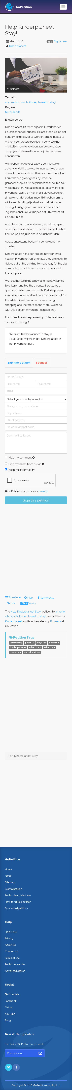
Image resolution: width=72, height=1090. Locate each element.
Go (40, 1053)
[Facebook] (16, 1067)
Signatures (60, 41)
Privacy (9, 938)
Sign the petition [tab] (19, 362)
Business (55, 621)
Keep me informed (19, 469)
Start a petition (13, 888)
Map (30, 597)
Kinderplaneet (17, 46)
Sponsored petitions (16, 908)
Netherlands (12, 112)
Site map (10, 882)
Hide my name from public (24, 464)
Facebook (11, 1000)
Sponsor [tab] (41, 362)
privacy (43, 491)
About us (10, 944)
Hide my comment (20, 457)
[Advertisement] (36, 547)
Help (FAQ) (11, 931)
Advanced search (15, 970)
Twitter (9, 1007)
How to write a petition (18, 901)
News (8, 875)
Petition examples (15, 964)
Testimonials (12, 994)
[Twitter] (8, 1067)
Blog (8, 1020)
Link (12, 603)
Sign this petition (36, 500)
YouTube (10, 1013)
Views (29, 603)
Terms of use (12, 957)
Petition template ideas (18, 895)
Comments (46, 597)
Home (8, 869)
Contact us (11, 951)
